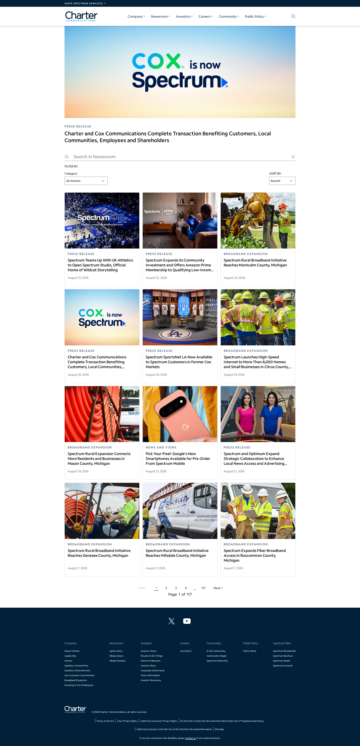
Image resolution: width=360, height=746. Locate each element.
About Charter (72, 651)
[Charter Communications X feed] (172, 621)
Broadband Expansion (75, 680)
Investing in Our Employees (78, 685)
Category (70, 173)
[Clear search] (293, 156)
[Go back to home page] (75, 710)
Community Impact (217, 655)
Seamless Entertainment (77, 670)
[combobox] (86, 181)
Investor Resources (151, 680)
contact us (190, 738)
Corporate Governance (153, 670)
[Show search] (293, 16)
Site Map (219, 729)
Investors (183, 16)
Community (228, 16)
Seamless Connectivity (76, 665)
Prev (143, 588)
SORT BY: (275, 173)
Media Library (117, 655)
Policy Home (249, 651)
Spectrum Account (283, 665)
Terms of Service (105, 721)
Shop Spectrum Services (83, 3)
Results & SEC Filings (152, 655)
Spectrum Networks (217, 660)
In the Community (216, 651)
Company (135, 16)
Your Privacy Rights (127, 721)
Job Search (185, 651)
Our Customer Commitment (79, 675)
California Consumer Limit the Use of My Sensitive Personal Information (174, 729)
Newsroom (159, 16)
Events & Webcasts (150, 660)
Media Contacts (118, 660)
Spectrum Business (283, 655)
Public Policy (254, 16)
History (68, 660)
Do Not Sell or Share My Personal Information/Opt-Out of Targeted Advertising (221, 721)
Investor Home (148, 651)
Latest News (116, 651)
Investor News (148, 665)
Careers (205, 16)
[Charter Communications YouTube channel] (187, 621)
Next (217, 588)
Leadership (70, 655)
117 (203, 588)
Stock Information (150, 675)
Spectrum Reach (281, 660)
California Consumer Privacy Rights (158, 721)
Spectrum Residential (284, 651)
